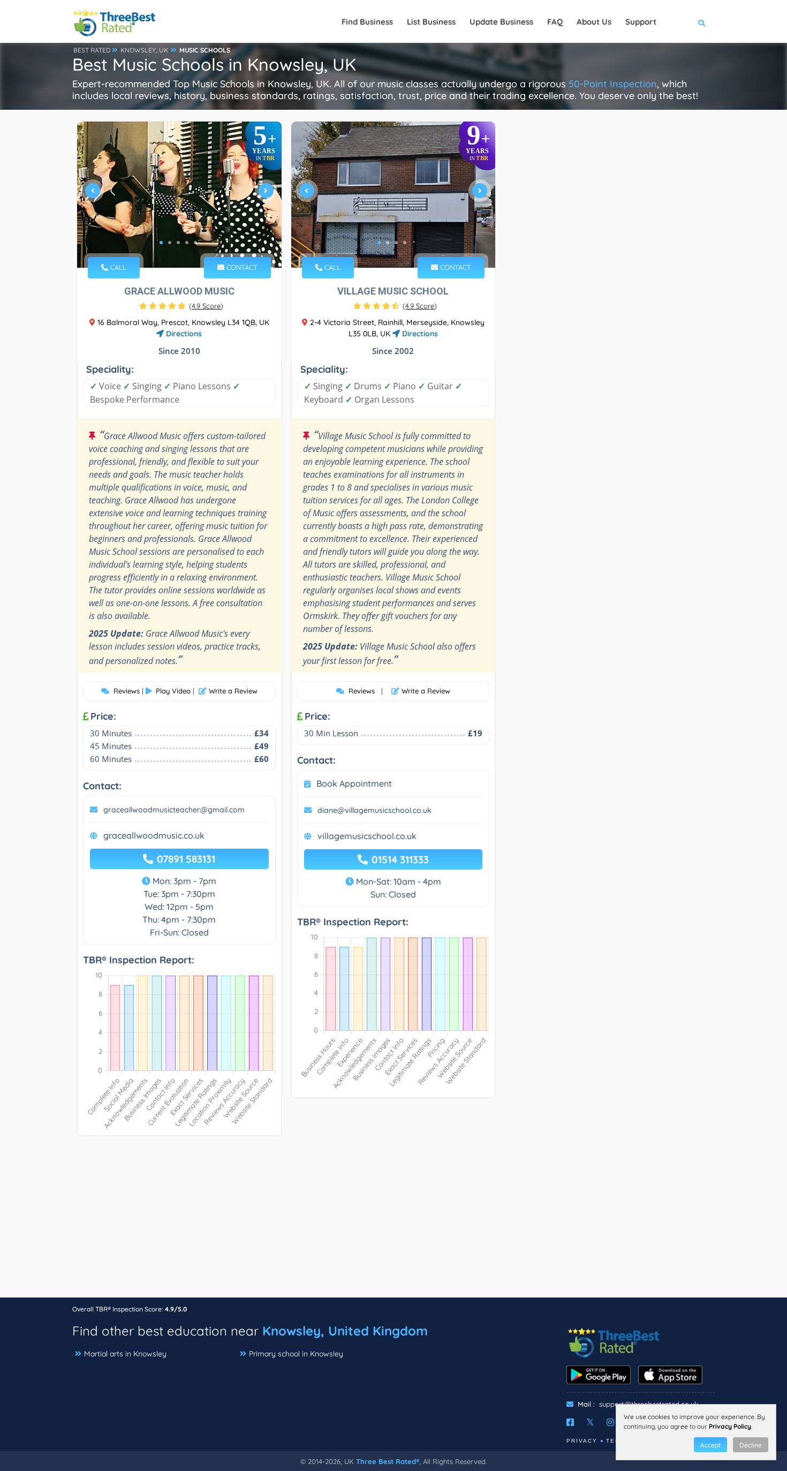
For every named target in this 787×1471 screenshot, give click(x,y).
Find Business (367, 22)
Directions (183, 333)
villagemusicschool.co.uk (367, 836)
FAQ (555, 22)
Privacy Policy (730, 1426)
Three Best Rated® (387, 1461)
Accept (710, 1445)
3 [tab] (178, 242)
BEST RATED (92, 50)
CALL (117, 267)
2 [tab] (169, 242)
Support (640, 22)
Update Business (501, 22)
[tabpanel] (179, 195)
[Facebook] (570, 1422)
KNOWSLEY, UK (144, 50)
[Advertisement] (393, 1222)
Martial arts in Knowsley (125, 1354)
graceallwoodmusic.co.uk (154, 835)
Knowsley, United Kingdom (345, 1331)
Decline (750, 1445)
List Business (431, 22)
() (206, 305)
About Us (594, 22)
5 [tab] (195, 242)
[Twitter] (590, 1422)
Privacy (581, 1441)
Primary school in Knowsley (296, 1354)
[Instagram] (610, 1422)
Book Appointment (354, 783)
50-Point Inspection (613, 84)
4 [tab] (186, 242)
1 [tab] (161, 242)
